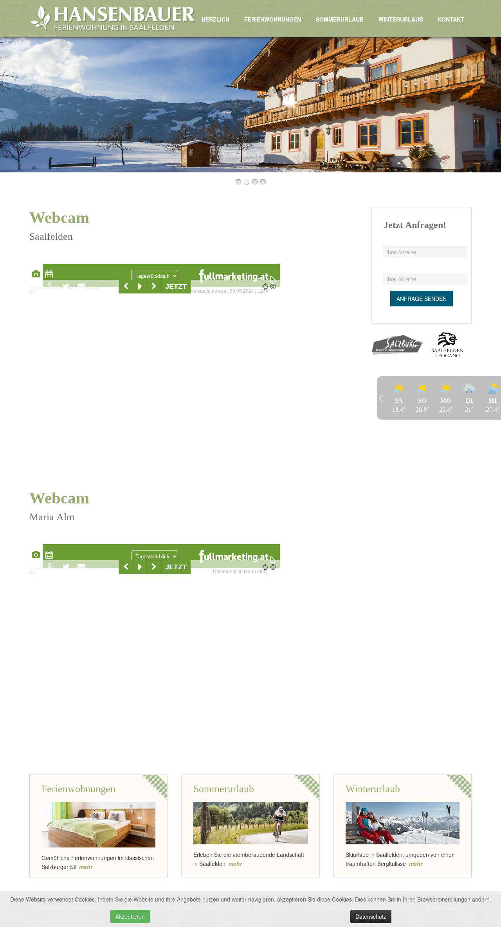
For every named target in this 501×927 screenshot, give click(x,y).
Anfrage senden (421, 298)
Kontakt (451, 19)
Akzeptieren (130, 916)
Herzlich (215, 19)
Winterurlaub (400, 19)
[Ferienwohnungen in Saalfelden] (98, 823)
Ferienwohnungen (272, 19)
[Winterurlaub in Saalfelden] (403, 822)
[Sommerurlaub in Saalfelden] (250, 822)
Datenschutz (370, 916)
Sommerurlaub (340, 19)
